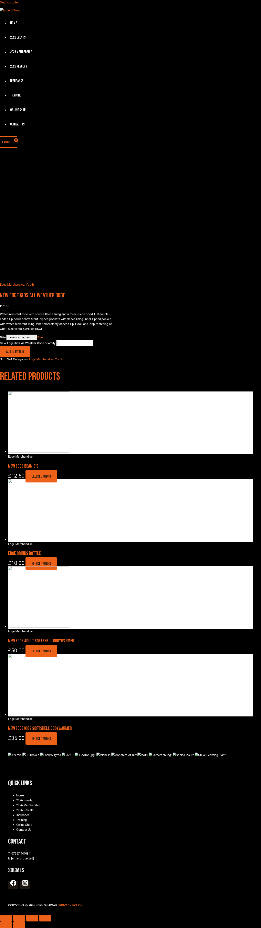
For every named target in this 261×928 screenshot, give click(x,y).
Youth (30, 284)
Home (13, 23)
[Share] (19, 918)
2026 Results (18, 66)
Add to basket (15, 352)
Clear (40, 337)
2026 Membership (21, 52)
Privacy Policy (71, 905)
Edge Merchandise (12, 284)
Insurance (16, 81)
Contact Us (17, 124)
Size (3, 337)
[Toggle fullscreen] (32, 918)
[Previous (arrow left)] (6, 924)
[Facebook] (13, 885)
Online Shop (17, 110)
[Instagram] (25, 885)
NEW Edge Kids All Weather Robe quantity (27, 343)
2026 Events (17, 37)
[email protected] (22, 858)
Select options (41, 477)
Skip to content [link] (10, 2)
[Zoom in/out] (45, 918)
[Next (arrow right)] (19, 924)
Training (15, 95)
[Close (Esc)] (6, 918)
